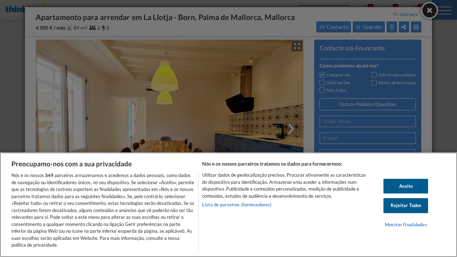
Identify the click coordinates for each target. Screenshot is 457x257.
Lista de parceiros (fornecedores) (236, 204)
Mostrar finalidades (406, 224)
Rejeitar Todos (406, 205)
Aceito (406, 186)
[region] (228, 204)
